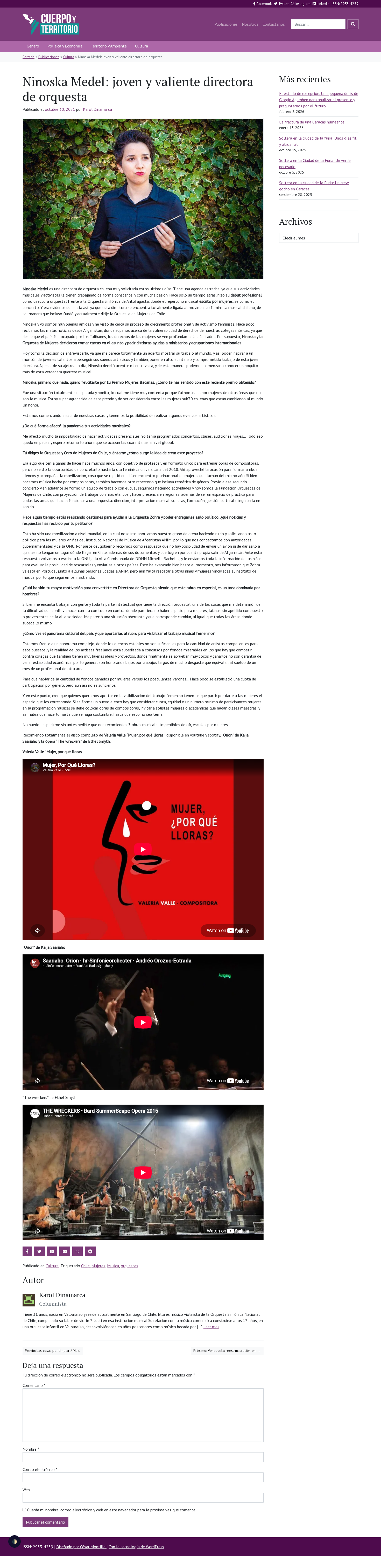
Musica (113, 1265)
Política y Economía (64, 46)
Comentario (34, 1385)
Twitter (283, 3)
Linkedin (322, 3)
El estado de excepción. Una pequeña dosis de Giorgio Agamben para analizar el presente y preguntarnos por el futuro (318, 99)
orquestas (129, 1265)
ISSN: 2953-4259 (344, 3)
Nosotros (250, 24)
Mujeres (98, 1265)
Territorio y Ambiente (109, 46)
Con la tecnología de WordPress (136, 1546)
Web (26, 1489)
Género (33, 46)
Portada (28, 56)
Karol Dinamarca (97, 109)
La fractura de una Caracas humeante (311, 122)
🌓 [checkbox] (14, 1541)
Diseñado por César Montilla (81, 1546)
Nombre (31, 1449)
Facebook (264, 3)
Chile (85, 1265)
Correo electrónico (40, 1469)
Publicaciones (226, 24)
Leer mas (211, 1326)
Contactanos (274, 24)
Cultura (141, 46)
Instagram (302, 3)
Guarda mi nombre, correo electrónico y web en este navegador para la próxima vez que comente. (111, 1509)
